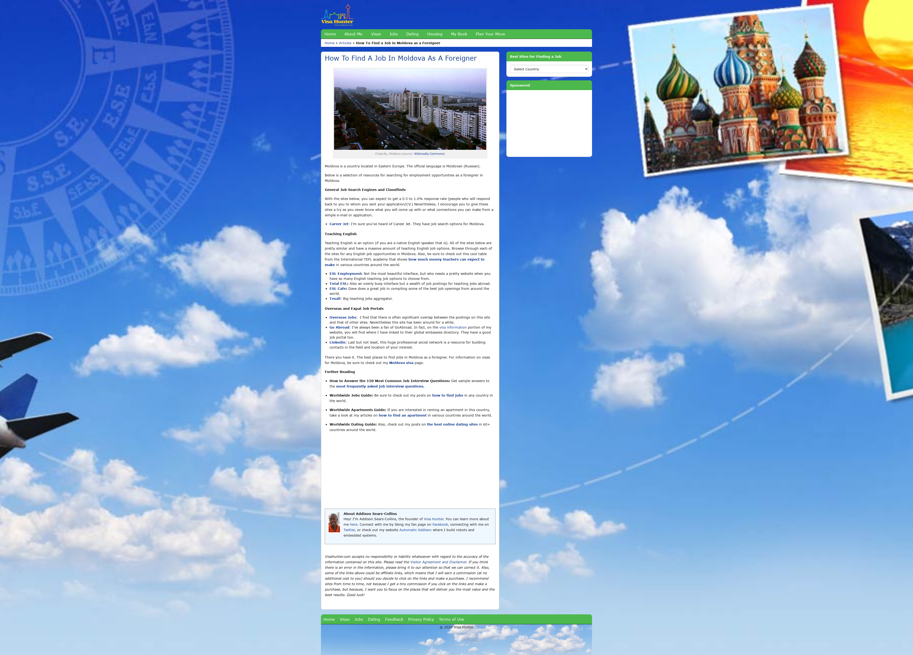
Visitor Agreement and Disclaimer (438, 562)
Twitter (349, 530)
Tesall (335, 298)
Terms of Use (451, 619)
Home (330, 34)
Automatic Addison (415, 530)
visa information (453, 327)
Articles (345, 43)
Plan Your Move (490, 34)
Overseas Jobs (343, 317)
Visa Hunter (433, 519)
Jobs (393, 34)
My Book (459, 34)
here (353, 524)
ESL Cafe (338, 288)
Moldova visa (401, 363)
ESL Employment (345, 274)
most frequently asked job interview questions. (380, 386)
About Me (354, 34)
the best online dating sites (452, 424)
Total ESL (338, 283)
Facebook (440, 524)
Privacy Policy (421, 619)
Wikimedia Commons (429, 153)
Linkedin (337, 342)
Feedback (394, 619)
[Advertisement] (410, 470)
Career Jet (339, 224)
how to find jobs (447, 395)
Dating (412, 34)
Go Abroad (339, 327)
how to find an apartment (403, 415)
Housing (434, 34)
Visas (376, 34)
